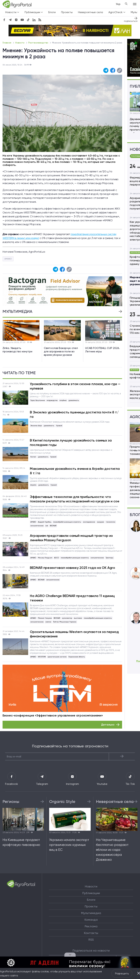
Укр (118, 4)
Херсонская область (76, 657)
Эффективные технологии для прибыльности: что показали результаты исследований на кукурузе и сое (74, 499)
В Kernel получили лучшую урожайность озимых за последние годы (71, 442)
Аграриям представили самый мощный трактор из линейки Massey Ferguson (71, 538)
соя (46, 526)
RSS (91, 939)
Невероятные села (90, 12)
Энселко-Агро (36, 426)
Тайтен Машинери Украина (64, 622)
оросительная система (57, 657)
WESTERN (42, 657)
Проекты (67, 12)
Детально (107, 724)
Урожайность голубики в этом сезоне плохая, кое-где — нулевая (75, 386)
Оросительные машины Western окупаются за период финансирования (74, 634)
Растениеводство (38, 42)
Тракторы (109, 558)
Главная (7, 42)
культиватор (67, 618)
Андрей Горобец (44, 522)
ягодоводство (52, 400)
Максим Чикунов (45, 618)
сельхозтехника (37, 526)
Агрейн (33, 485)
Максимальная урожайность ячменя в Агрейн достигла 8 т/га (75, 471)
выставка (78, 618)
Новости (20, 42)
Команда (91, 919)
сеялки (48, 622)
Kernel (33, 457)
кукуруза (100, 522)
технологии (110, 522)
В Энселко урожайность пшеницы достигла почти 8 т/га (74, 414)
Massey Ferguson (45, 558)
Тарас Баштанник (37, 400)
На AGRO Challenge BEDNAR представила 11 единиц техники (72, 598)
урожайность (73, 400)
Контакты (91, 933)
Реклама (91, 926)
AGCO (56, 558)
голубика (63, 400)
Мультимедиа (91, 913)
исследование (89, 522)
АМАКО (8, 259)
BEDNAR (53, 526)
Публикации (91, 893)
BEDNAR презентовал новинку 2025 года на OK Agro (72, 568)
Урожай (59, 426)
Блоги (52, 12)
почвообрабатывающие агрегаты (67, 522)
